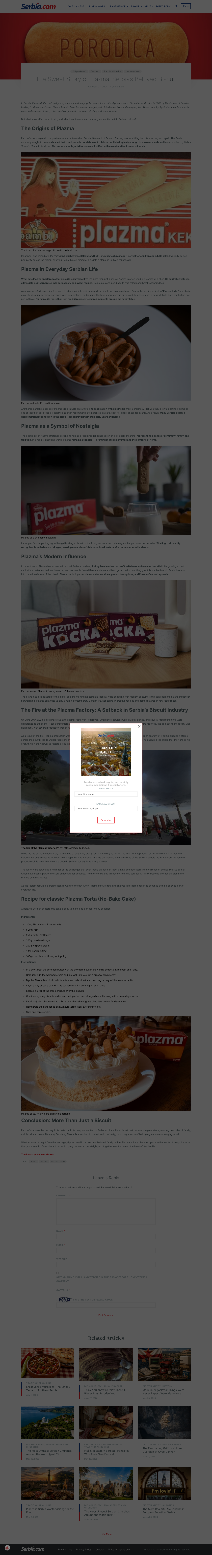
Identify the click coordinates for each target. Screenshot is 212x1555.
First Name (106, 788)
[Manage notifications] (7, 1547)
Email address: (105, 803)
